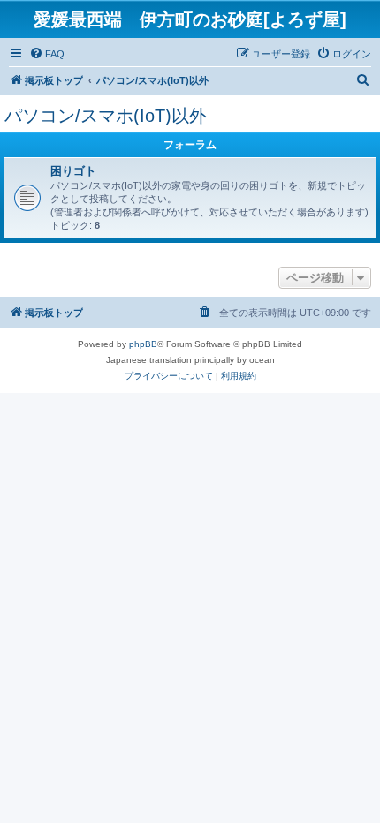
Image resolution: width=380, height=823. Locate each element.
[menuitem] (47, 53)
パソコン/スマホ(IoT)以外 (105, 115)
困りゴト (73, 170)
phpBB (143, 344)
